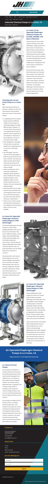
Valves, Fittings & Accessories (31, 16)
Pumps (10, 16)
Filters (15, 16)
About (11, 19)
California (15, 25)
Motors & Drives (21, 16)
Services (6, 19)
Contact (20, 19)
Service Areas (15, 19)
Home (6, 16)
